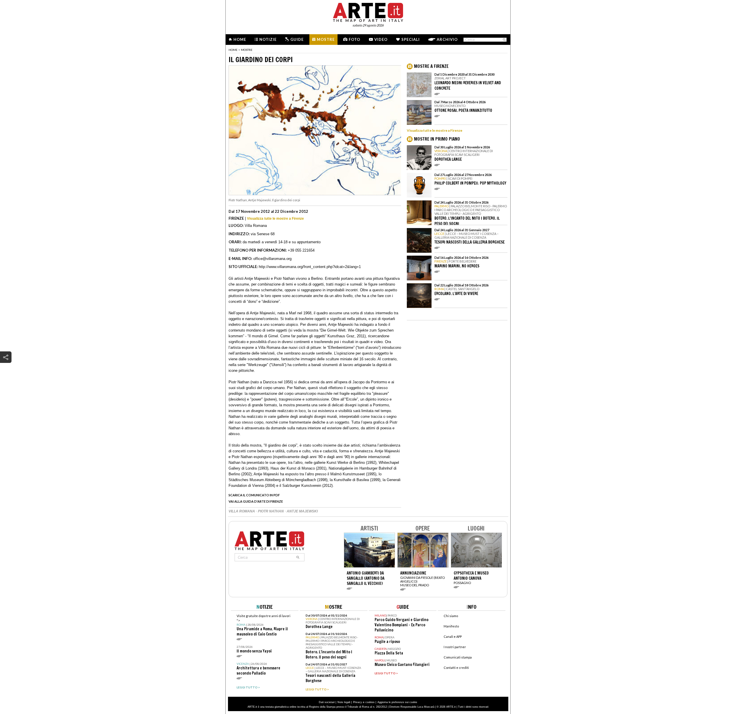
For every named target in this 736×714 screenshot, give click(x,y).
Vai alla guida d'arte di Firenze (256, 501)
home (233, 49)
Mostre (326, 39)
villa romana (242, 511)
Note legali (344, 702)
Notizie (268, 39)
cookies (370, 702)
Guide (297, 39)
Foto (354, 39)
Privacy (357, 702)
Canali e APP (453, 636)
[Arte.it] (368, 11)
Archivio (447, 39)
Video (381, 39)
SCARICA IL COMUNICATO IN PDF (254, 495)
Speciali (410, 39)
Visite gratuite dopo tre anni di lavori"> (263, 625)
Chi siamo (451, 616)
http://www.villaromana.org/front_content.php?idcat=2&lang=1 (310, 267)
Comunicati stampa (458, 657)
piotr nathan (271, 511)
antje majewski (302, 511)
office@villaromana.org (272, 258)
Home (239, 39)
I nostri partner (455, 647)
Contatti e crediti (456, 667)
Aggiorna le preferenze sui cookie (397, 702)
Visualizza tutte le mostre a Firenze (275, 219)
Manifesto (451, 626)
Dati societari (327, 702)
